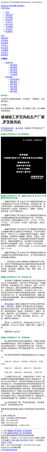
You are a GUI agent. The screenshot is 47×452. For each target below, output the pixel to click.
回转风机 (9, 20)
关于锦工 (9, 29)
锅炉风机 (13, 91)
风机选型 (9, 15)
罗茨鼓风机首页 (7, 128)
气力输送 (13, 75)
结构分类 (9, 63)
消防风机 (13, 89)
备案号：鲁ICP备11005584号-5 (17, 440)
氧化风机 (13, 87)
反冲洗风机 (14, 79)
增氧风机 (13, 82)
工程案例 (9, 27)
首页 (7, 12)
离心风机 (13, 70)
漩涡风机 (13, 67)
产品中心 (9, 22)
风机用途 (9, 77)
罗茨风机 (9, 17)
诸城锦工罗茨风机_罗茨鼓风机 (19, 431)
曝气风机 (13, 84)
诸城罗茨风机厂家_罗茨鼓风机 (19, 433)
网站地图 (12, 6)
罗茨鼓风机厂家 (11, 304)
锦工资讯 (9, 24)
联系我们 (20, 6)
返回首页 (4, 6)
